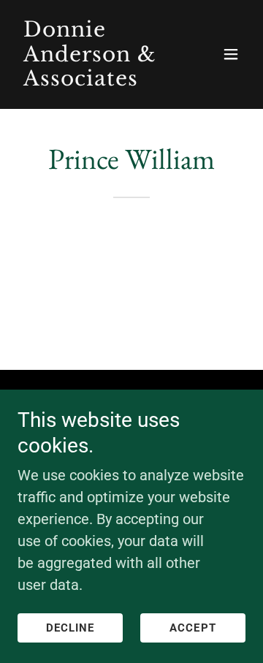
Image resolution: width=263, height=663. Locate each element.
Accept (192, 627)
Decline (70, 627)
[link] (97, 80)
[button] (230, 54)
